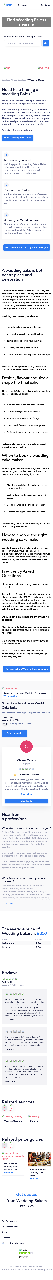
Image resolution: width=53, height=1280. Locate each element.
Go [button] (45, 43)
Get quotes (26, 1194)
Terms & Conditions (10, 1269)
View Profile (26, 801)
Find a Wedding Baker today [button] (17, 137)
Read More (7, 903)
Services (6, 80)
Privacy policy (45, 1269)
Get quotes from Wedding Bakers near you (26, 247)
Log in (48, 4)
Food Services (19, 80)
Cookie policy (29, 1269)
